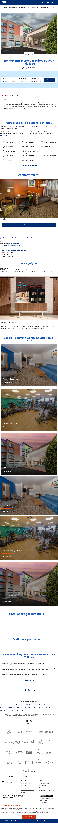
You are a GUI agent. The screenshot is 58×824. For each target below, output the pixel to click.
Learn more (44, 802)
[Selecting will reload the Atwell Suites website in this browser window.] (19, 762)
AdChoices (42, 787)
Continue (29, 816)
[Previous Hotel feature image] (26, 54)
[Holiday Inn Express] (4, 2)
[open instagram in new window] (28, 690)
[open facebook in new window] (24, 690)
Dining (28, 7)
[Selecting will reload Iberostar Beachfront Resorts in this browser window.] (49, 742)
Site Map (23, 792)
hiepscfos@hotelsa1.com (12, 245)
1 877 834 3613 (18, 797)
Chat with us (24, 785)
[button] (55, 2)
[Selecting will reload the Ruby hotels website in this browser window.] (33, 742)
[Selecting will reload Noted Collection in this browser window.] (16, 742)
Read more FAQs (29, 680)
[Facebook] (3, 781)
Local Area (35, 7)
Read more (3, 135)
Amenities (22, 7)
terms (3, 811)
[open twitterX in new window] (33, 690)
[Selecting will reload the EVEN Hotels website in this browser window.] (19, 752)
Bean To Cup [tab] (48, 271)
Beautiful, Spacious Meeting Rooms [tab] (20, 270)
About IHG (23, 781)
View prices (49, 80)
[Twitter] (7, 781)
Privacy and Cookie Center (27, 790)
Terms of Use (24, 787)
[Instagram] (11, 781)
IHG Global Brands (25, 783)
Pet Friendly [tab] (33, 271)
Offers (5, 7)
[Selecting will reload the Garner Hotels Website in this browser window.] (49, 752)
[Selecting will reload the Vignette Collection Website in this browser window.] (39, 731)
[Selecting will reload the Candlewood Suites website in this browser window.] (49, 762)
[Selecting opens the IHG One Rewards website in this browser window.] (29, 770)
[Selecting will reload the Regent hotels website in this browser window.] (19, 731)
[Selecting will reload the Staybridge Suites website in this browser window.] (29, 762)
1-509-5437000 (13, 243)
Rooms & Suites (13, 7)
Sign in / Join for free (48, 2)
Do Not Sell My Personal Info (46, 790)
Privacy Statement (9, 812)
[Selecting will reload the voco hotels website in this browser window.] (25, 742)
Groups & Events (44, 7)
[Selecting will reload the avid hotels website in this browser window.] (9, 762)
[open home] (2, 714)
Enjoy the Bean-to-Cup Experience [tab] (5, 269)
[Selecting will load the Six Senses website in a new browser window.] (9, 731)
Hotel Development (44, 783)
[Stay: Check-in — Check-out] (9, 81)
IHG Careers (42, 781)
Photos (53, 7)
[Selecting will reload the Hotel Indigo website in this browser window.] (8, 742)
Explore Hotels (43, 785)
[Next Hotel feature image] (32, 54)
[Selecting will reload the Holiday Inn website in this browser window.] (39, 752)
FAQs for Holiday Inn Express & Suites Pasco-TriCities (29, 656)
